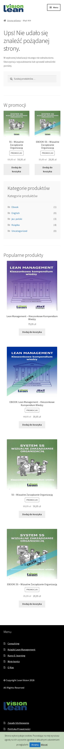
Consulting (13, 643)
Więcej (44, 744)
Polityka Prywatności (19, 728)
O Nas (11, 667)
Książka (15, 224)
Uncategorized (19, 230)
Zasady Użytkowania (18, 722)
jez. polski (16, 218)
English (15, 213)
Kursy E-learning (16, 655)
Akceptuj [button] (35, 744)
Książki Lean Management (21, 649)
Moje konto (14, 661)
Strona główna (14, 20)
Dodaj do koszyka (16, 169)
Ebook (14, 207)
